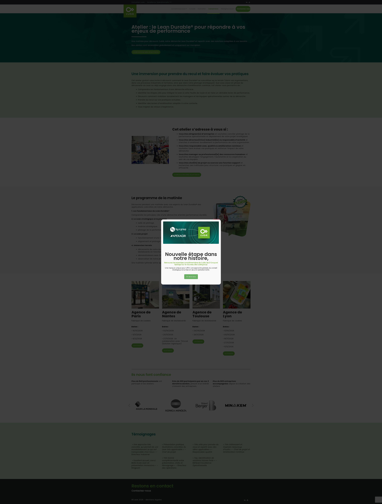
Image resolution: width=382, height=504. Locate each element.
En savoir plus (191, 277)
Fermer (216, 219)
